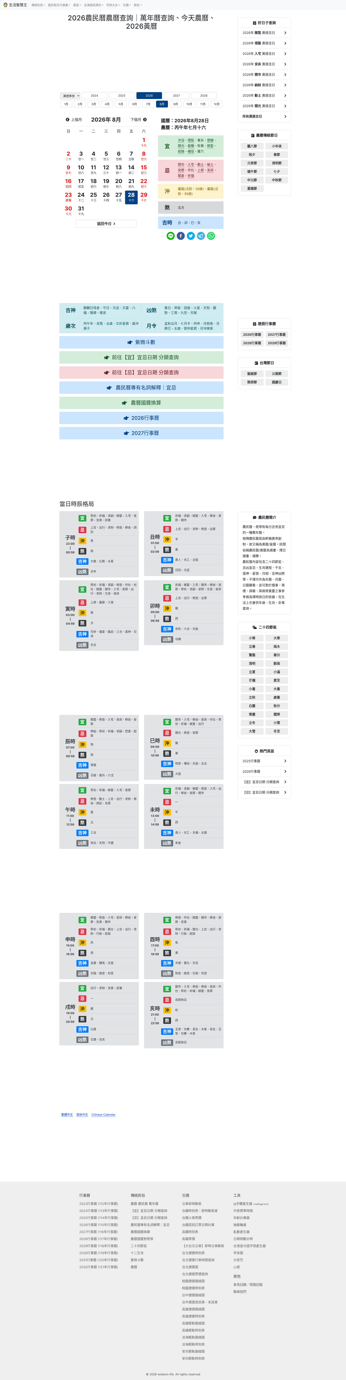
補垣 (191, 151)
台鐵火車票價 (191, 1218)
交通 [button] (126, 5)
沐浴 (181, 140)
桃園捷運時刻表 (193, 1288)
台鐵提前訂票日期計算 (198, 1225)
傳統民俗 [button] (37, 5)
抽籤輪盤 (239, 1225)
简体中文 (82, 1114)
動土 (200, 164)
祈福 (191, 176)
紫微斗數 (137, 1260)
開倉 (181, 176)
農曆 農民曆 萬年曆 (144, 1204)
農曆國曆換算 (140, 1232)
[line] (171, 236)
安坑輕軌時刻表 (193, 1358)
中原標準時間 (243, 1211)
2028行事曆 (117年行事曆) (98, 1239)
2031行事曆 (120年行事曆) (98, 1260)
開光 (181, 146)
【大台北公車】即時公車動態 (203, 1246)
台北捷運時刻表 (193, 1253)
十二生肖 (137, 1253)
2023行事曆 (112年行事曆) (98, 1204)
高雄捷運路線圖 (193, 1309)
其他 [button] (136, 5)
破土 (210, 164)
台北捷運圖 (190, 1267)
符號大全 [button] (112, 5)
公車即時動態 (191, 1204)
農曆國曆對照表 (142, 1239)
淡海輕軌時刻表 (193, 1344)
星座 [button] (76, 5)
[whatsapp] (211, 236)
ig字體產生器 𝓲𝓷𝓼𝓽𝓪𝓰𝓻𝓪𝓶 (250, 1204)
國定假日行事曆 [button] (58, 5)
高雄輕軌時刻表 (193, 1330)
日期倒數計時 (243, 1239)
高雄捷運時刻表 (193, 1316)
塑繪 (210, 140)
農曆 (134, 1267)
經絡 (181, 151)
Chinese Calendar (104, 1114)
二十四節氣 (139, 1246)
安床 (210, 170)
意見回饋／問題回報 (248, 1285)
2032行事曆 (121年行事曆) (98, 1267)
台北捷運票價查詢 (195, 1274)
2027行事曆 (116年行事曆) (98, 1232)
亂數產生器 (241, 1232)
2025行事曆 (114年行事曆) (98, 1218)
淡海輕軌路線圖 (193, 1337)
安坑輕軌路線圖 (193, 1351)
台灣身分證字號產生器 (249, 1246)
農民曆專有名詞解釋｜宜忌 (150, 1225)
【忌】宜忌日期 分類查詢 (149, 1218)
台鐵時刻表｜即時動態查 (200, 1211)
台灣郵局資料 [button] (92, 5)
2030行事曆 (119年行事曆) (98, 1253)
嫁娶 (210, 146)
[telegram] (201, 236)
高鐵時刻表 (190, 1232)
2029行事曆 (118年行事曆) (98, 1246)
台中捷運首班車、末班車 (200, 1302)
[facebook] (181, 236)
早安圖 (238, 1253)
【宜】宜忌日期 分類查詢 (149, 1211)
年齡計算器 (241, 1218)
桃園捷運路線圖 (193, 1281)
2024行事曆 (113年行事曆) (98, 1211)
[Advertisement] (141, 61)
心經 (236, 1267)
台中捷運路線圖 (193, 1295)
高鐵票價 (188, 1239)
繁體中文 (67, 1114)
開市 (181, 164)
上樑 (200, 170)
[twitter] (191, 236)
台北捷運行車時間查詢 (198, 1260)
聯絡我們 (239, 1292)
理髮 (191, 140)
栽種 (191, 146)
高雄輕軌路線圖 (193, 1323)
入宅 (191, 164)
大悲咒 (238, 1260)
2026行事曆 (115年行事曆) (98, 1225)
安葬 (181, 170)
